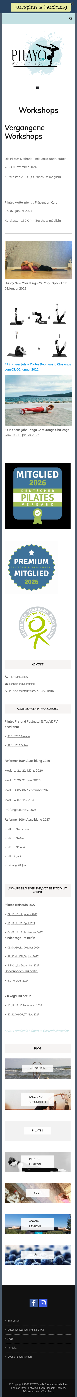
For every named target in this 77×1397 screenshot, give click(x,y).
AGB (10, 1338)
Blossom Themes (55, 1388)
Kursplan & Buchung (40, 7)
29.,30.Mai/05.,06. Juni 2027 (23, 956)
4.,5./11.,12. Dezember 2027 (23, 965)
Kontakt (12, 1347)
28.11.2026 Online (18, 745)
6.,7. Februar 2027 (18, 980)
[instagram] (43, 1303)
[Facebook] (34, 1303)
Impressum (14, 1320)
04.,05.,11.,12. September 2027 (25, 932)
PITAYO (34, 1384)
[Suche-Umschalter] (70, 18)
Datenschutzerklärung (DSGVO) (26, 1329)
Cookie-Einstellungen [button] (20, 1356)
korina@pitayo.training (22, 683)
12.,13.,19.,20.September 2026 (25, 1005)
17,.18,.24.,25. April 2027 (21, 923)
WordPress (47, 1391)
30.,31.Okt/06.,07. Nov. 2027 (23, 1014)
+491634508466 (18, 677)
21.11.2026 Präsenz (19, 736)
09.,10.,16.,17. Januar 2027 (22, 914)
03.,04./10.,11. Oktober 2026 (24, 947)
